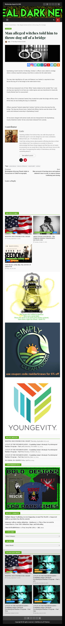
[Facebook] (28, 64)
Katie (9, 41)
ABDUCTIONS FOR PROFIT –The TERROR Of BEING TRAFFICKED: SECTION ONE (46, 225)
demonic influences (22, 166)
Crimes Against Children (40, 232)
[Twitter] (35, 64)
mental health (31, 166)
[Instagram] (31, 64)
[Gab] (38, 64)
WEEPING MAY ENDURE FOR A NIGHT (18, 225)
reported (47, 79)
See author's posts (27, 155)
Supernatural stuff (10, 601)
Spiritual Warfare (14, 260)
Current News (8, 28)
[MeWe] (41, 64)
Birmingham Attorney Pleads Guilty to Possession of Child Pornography (17, 171)
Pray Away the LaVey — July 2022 (33, 527)
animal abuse (12, 166)
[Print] (58, 64)
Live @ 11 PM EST (58, 20)
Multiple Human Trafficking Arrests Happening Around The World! (26, 517)
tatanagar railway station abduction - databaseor (21, 522)
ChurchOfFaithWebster (12, 527)
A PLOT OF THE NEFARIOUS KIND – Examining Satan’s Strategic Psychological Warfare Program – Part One (46, 594)
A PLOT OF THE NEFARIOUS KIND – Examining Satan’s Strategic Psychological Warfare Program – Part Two (18, 594)
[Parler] (45, 64)
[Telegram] (51, 64)
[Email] (55, 64)
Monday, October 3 (30, 71)
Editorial (27, 258)
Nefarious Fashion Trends (44, 599)
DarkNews (38, 622)
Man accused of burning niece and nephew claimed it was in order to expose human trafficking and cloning (46, 172)
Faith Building (43, 569)
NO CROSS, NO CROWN (13, 460)
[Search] (53, 19)
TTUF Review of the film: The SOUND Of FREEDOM (18, 253)
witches (38, 166)
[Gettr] (48, 64)
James (15, 232)
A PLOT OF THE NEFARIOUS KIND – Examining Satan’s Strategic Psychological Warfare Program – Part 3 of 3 (46, 564)
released (35, 120)
